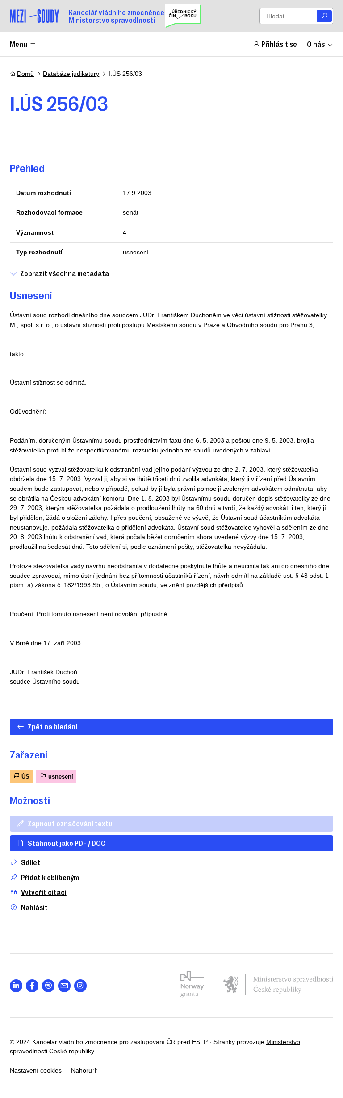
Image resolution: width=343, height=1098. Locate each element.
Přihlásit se (279, 43)
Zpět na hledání (52, 726)
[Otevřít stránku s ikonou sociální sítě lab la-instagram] (80, 985)
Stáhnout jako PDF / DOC (66, 842)
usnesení (136, 252)
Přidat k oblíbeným (50, 877)
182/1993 (77, 584)
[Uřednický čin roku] (183, 16)
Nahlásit (34, 907)
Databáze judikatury (71, 73)
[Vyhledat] (324, 16)
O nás (316, 43)
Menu (18, 43)
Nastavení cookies (36, 1070)
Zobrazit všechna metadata (64, 273)
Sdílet (30, 862)
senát (130, 212)
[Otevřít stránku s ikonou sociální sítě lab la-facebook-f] (32, 985)
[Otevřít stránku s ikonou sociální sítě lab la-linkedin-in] (16, 985)
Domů (25, 73)
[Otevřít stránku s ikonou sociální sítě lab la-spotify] (48, 985)
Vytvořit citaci (44, 892)
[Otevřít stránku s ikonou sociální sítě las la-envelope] (64, 985)
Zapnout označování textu (70, 823)
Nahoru (81, 1070)
